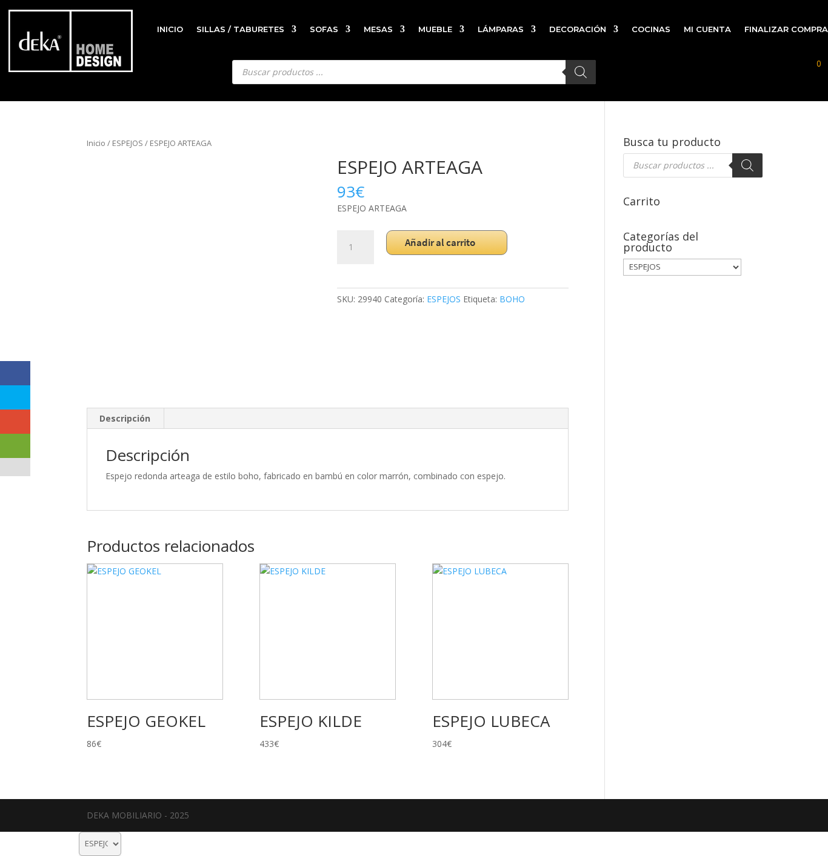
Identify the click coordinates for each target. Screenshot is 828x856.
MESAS (378, 29)
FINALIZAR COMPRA (786, 29)
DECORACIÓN (577, 29)
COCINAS (651, 29)
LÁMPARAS (501, 29)
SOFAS (324, 29)
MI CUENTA (707, 29)
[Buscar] (747, 165)
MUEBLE (435, 29)
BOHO (512, 299)
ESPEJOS (127, 143)
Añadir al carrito (440, 242)
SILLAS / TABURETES (240, 29)
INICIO (170, 29)
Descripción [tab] (124, 418)
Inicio (96, 143)
